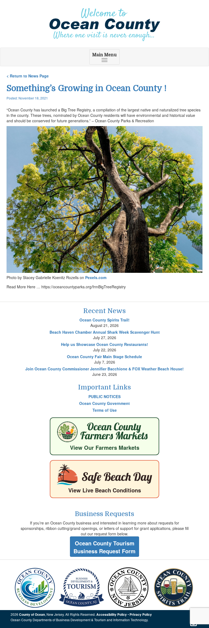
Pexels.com (95, 277)
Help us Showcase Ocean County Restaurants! (104, 344)
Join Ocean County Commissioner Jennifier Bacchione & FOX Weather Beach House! (104, 368)
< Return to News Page (28, 76)
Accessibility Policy (111, 614)
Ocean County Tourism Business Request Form (104, 547)
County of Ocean (32, 614)
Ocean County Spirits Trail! (104, 320)
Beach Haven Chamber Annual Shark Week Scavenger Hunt (105, 332)
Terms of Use (105, 410)
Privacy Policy (141, 614)
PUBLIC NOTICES (104, 396)
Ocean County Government (104, 403)
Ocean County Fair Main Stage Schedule (104, 356)
